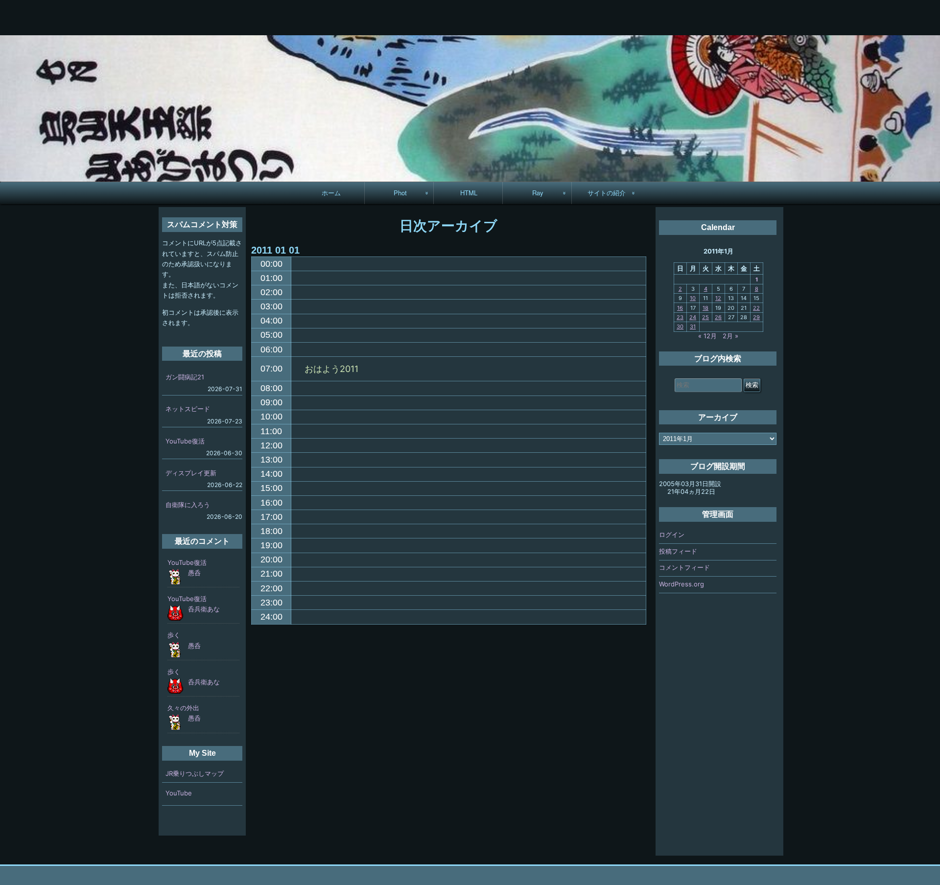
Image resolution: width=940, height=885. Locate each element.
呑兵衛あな (204, 609)
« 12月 (707, 336)
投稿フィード (678, 551)
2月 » (730, 336)
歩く (173, 635)
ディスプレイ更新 (190, 473)
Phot (400, 192)
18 (705, 307)
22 (756, 307)
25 (705, 317)
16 (680, 307)
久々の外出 (183, 708)
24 (692, 317)
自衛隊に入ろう (187, 505)
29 (756, 317)
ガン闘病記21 (184, 377)
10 (693, 298)
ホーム (331, 192)
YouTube (178, 793)
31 (693, 326)
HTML (468, 192)
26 (718, 317)
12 (718, 298)
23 (680, 317)
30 (680, 326)
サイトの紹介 (607, 192)
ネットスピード (187, 409)
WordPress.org (681, 584)
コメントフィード (684, 567)
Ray (537, 192)
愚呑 (194, 573)
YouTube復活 (185, 441)
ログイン (671, 534)
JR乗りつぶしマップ (194, 773)
